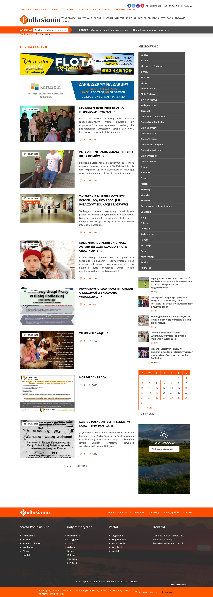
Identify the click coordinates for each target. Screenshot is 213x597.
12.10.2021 (32, 379)
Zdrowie (83, 9)
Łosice (144, 82)
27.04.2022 (32, 198)
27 (164, 397)
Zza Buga (95, 9)
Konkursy (28, 547)
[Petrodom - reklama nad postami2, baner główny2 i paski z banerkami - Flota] (77, 64)
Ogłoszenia (29, 535)
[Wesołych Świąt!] (47, 350)
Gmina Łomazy (149, 127)
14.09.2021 (32, 423)
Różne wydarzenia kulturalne (156, 206)
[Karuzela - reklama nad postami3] (77, 90)
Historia (108, 18)
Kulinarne (146, 267)
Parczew (145, 77)
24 (142, 397)
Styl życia (167, 18)
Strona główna (30, 9)
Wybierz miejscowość (162, 449)
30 (186, 397)
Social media (118, 543)
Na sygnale (85, 18)
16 (186, 387)
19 (157, 392)
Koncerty (145, 200)
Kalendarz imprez (32, 543)
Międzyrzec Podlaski (151, 66)
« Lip (149, 407)
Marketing (153, 512)
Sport (44, 9)
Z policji (145, 166)
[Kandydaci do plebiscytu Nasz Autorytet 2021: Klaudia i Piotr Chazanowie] (47, 260)
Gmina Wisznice (149, 155)
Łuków (144, 54)
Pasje (143, 251)
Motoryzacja (147, 256)
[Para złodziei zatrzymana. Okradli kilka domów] (47, 169)
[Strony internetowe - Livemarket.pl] (181, 587)
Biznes (142, 18)
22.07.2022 (32, 154)
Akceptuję (167, 592)
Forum (26, 539)
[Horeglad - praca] (47, 394)
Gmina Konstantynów (152, 144)
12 (157, 387)
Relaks (144, 262)
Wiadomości (68, 18)
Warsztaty (146, 194)
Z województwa (149, 99)
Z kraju (65, 21)
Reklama (139, 512)
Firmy (122, 9)
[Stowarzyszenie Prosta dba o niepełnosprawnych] (47, 125)
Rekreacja (146, 245)
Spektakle (146, 211)
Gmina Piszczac (149, 133)
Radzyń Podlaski (149, 105)
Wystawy (145, 189)
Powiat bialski (148, 88)
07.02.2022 (32, 290)
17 (142, 392)
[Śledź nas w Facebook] (129, 6)
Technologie (147, 234)
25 (149, 397)
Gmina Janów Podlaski (152, 150)
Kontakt (132, 9)
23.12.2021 (32, 335)
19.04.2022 (32, 244)
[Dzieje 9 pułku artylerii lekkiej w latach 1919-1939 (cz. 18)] (47, 439)
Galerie (54, 9)
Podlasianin (26, 34)
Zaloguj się (155, 5)
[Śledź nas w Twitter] (134, 6)
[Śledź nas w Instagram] (138, 6)
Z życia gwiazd (68, 9)
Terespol (145, 110)
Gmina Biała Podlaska (152, 122)
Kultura (131, 18)
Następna (81, 465)
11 (149, 387)
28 (171, 397)
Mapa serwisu (119, 539)
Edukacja (153, 18)
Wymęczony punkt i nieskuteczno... (109, 29)
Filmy (143, 217)
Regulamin (117, 547)
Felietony (146, 223)
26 (157, 397)
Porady (144, 239)
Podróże (145, 228)
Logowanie (117, 535)
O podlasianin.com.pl (119, 512)
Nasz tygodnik (171, 512)
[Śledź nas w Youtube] (142, 6)
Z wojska (145, 178)
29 (179, 397)
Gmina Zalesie (148, 161)
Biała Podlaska (148, 94)
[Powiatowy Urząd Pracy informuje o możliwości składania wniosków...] (47, 306)
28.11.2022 (32, 109)
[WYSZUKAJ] (65, 30)
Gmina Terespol (149, 138)
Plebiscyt (109, 9)
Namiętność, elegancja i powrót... (151, 29)
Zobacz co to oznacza (146, 592)
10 (142, 387)
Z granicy (145, 172)
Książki (144, 183)
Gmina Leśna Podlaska (153, 116)
